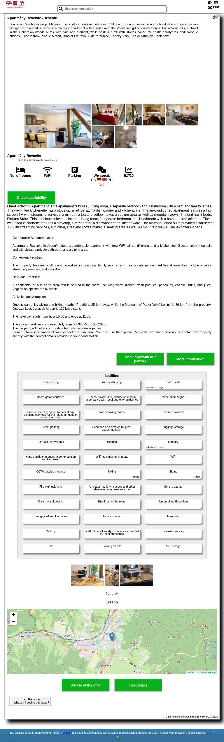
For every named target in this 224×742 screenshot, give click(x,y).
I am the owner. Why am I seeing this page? (31, 701)
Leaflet (190, 672)
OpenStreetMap (207, 672)
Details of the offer (86, 685)
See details (138, 685)
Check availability (31, 198)
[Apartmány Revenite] (57, 126)
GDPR (210, 732)
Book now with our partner (140, 359)
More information (190, 359)
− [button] (13, 621)
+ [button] (13, 614)
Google (66, 732)
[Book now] (215, 16)
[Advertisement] (112, 70)
